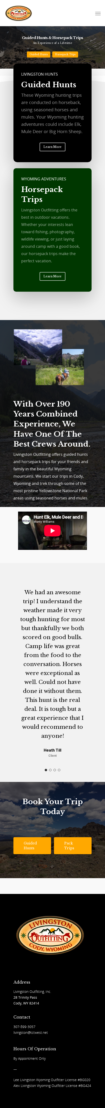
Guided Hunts (39, 54)
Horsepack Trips (65, 54)
